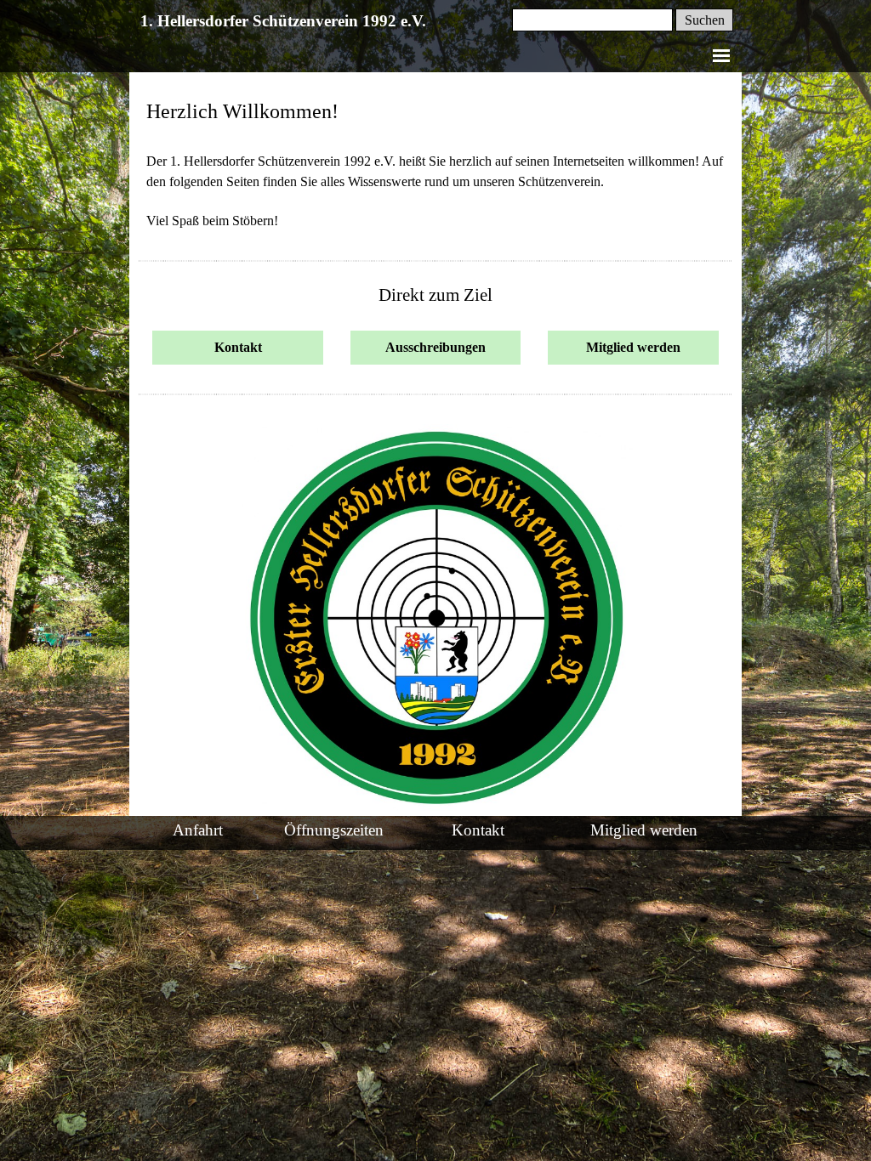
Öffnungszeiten (334, 830)
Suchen (705, 20)
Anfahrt (198, 830)
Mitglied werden (643, 830)
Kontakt (478, 830)
